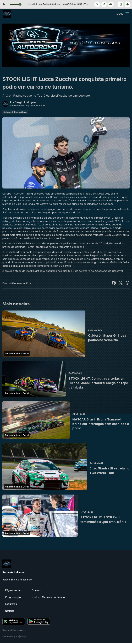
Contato (36, 590)
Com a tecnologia (9, 637)
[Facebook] (104, 4)
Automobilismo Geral (15, 112)
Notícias (9, 610)
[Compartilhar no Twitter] (121, 283)
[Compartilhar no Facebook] (114, 283)
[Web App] (120, 4)
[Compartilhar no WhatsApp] (127, 283)
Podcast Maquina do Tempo (48, 597)
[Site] (111, 4)
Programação (13, 597)
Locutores (11, 603)
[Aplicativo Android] (127, 4)
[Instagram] (97, 4)
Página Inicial (12, 590)
